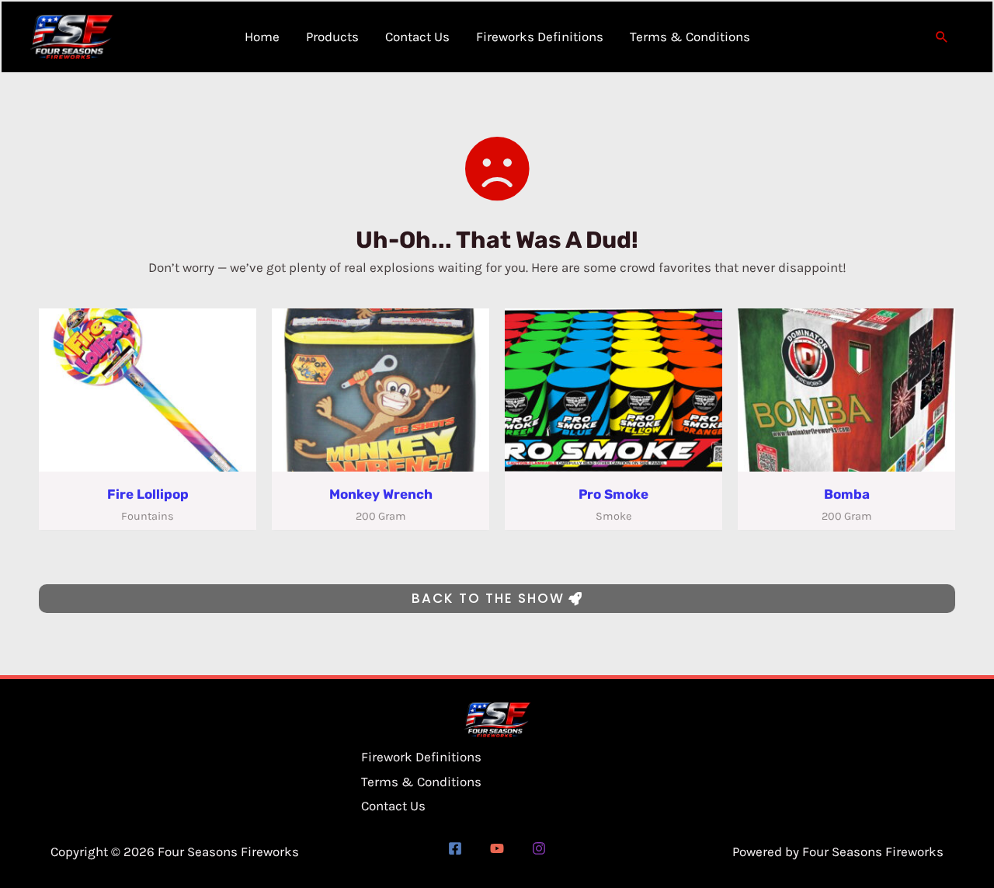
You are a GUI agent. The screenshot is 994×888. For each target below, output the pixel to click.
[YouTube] (497, 848)
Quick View (148, 457)
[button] (942, 36)
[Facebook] (455, 848)
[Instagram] (539, 848)
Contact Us (393, 805)
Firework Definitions (421, 756)
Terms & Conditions (421, 781)
